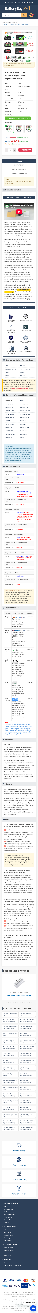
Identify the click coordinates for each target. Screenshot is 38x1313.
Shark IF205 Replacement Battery (10, 1074)
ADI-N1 (22, 400)
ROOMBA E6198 (24, 417)
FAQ (5, 1230)
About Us (6, 1206)
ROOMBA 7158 (9, 407)
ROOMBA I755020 (25, 427)
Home (3, 22)
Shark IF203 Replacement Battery (10, 1101)
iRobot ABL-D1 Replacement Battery (26, 1068)
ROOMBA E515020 (25, 410)
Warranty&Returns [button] (19, 173)
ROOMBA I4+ (23, 424)
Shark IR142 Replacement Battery (26, 1074)
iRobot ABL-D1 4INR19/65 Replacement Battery (10, 1115)
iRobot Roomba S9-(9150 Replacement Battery (10, 1027)
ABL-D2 (7, 372)
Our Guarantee (8, 1209)
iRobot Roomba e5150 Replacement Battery (26, 1027)
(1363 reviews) (16, 144)
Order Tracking (21, 2)
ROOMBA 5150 (9, 404)
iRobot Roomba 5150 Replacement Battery (9, 1128)
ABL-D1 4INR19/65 (25, 369)
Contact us (10, 2)
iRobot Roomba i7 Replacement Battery (26, 1081)
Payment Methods (9, 1253)
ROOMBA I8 (23, 431)
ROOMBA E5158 (9, 414)
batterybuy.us (18, 1292)
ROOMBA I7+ (8, 427)
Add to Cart (26, 150)
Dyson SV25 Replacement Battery (9, 1061)
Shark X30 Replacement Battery (10, 1034)
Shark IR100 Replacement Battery (26, 1088)
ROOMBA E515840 (25, 414)
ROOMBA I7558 (9, 431)
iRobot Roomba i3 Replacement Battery (26, 1101)
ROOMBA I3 (23, 421)
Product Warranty (9, 1212)
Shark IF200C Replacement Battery (9, 1108)
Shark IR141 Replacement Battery (26, 1034)
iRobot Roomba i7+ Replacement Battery (9, 1122)
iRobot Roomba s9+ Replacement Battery (26, 1014)
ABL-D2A (22, 365)
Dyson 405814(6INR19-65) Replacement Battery (10, 1081)
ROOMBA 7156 (24, 404)
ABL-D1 (22, 372)
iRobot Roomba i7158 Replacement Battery (9, 1041)
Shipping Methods (9, 1250)
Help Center (7, 1232)
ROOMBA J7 (8, 437)
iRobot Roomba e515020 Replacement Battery (10, 1014)
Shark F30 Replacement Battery (27, 1041)
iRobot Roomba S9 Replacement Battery (9, 1021)
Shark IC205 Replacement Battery (9, 1054)
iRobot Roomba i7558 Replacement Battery (26, 1054)
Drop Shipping (8, 1256)
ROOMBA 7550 (24, 407)
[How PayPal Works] (28, 1285)
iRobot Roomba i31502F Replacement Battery (27, 1048)
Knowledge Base (9, 1238)
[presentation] (19, 161)
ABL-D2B (22, 376)
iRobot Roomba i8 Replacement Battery (26, 1108)
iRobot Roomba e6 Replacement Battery (9, 1048)
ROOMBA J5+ (24, 434)
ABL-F (6, 365)
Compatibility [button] (19, 165)
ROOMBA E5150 (9, 410)
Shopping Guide (8, 1235)
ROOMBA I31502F (10, 424)
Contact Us (7, 1263)
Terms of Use (8, 1220)
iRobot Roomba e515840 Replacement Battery (27, 1061)
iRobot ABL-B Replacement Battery (26, 1095)
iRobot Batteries (12, 22)
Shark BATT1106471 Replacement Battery (9, 1068)
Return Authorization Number (12, 1265)
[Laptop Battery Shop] (19, 8)
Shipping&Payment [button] (19, 169)
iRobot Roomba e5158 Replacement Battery (26, 1128)
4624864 (7, 376)
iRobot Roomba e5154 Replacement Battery (26, 1122)
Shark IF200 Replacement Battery (10, 1088)
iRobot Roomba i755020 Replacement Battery (27, 1021)
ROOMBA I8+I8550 (10, 434)
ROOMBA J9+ (8, 441)
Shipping (31, 2)
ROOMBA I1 (8, 421)
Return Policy (7, 1240)
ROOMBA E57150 (9, 417)
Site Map (6, 1222)
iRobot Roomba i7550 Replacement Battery (26, 1115)
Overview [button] (19, 161)
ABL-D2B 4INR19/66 (10, 369)
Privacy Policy (8, 1217)
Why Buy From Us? (9, 1214)
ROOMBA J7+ (24, 437)
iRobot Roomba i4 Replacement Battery (9, 1095)
